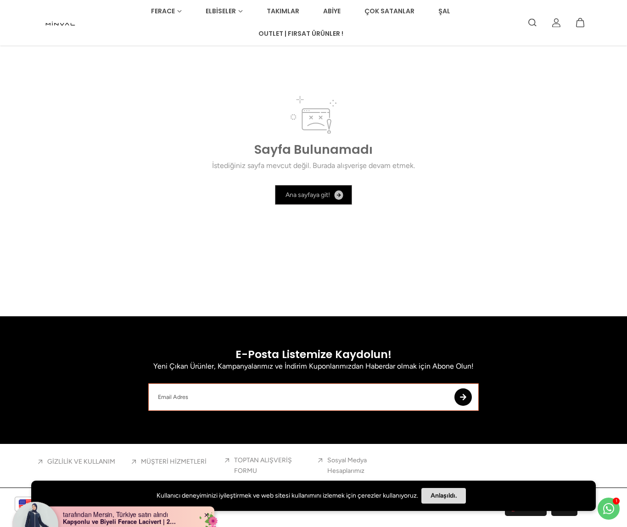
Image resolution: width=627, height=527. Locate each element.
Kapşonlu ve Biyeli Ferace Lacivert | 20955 (120, 506)
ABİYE (332, 11)
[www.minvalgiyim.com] (61, 22)
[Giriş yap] (556, 22)
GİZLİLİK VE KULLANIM (81, 461)
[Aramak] (532, 22)
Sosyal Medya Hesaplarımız (347, 465)
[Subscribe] (463, 397)
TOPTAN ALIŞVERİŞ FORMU (263, 465)
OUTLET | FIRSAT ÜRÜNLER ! (300, 33)
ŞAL (444, 11)
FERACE (163, 11)
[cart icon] (580, 22)
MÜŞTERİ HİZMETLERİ (174, 461)
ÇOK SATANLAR (389, 11)
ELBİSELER (221, 11)
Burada (324, 165)
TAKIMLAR (283, 11)
